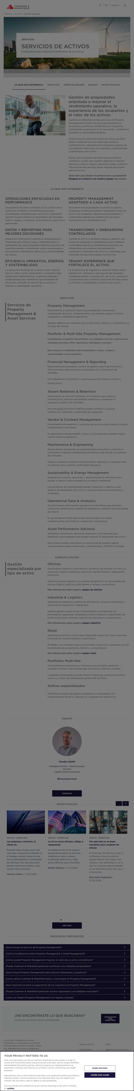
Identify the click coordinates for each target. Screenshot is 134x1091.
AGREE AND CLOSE (100, 1075)
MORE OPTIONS (99, 1068)
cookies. (11, 1088)
